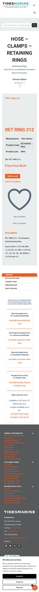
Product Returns (9, 469)
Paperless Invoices (10, 467)
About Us (7, 489)
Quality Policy (8, 447)
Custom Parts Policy (11, 440)
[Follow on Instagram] (6, 546)
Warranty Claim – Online (12, 481)
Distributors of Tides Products (14, 443)
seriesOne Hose (11, 285)
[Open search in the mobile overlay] (19, 25)
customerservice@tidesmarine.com (16, 538)
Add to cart (12, 176)
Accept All (19, 576)
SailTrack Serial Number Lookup (15, 498)
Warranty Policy (9, 456)
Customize (19, 582)
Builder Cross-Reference (12, 491)
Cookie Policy (9, 438)
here (10, 69)
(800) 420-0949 (16, 528)
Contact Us (7, 464)
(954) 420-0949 (12, 531)
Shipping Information (11, 452)
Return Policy (8, 450)
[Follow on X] (14, 546)
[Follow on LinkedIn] (10, 546)
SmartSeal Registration (12, 476)
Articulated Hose (12, 278)
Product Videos (9, 493)
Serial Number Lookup (11, 496)
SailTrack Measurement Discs (14, 474)
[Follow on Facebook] (19, 546)
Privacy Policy (9, 445)
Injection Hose (11, 288)
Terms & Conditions (11, 454)
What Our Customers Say (12, 459)
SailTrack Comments (11, 471)
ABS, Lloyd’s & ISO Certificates (14, 435)
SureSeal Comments (11, 478)
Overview (8, 275)
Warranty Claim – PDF (11, 483)
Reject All (19, 587)
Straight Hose (11, 282)
